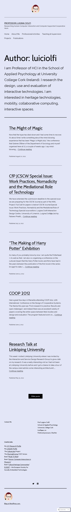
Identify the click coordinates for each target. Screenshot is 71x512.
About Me (16, 34)
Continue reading (25, 149)
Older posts (35, 396)
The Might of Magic (26, 128)
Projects (7, 38)
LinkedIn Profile (12, 449)
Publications (18, 38)
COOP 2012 (19, 293)
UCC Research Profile (14, 446)
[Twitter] (33, 483)
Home (6, 34)
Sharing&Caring (12, 454)
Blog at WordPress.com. (12, 504)
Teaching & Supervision (51, 34)
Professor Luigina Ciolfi (17, 23)
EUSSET (7, 467)
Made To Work (13, 457)
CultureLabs (11, 451)
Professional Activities (31, 34)
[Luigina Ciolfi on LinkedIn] (38, 483)
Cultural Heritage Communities (18, 465)
